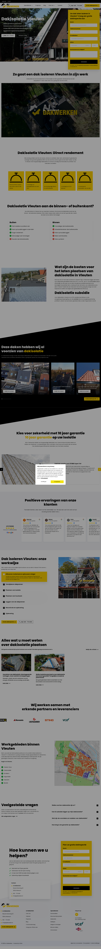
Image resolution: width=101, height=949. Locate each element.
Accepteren (57, 482)
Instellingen (43, 482)
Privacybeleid (44, 478)
